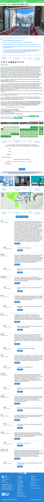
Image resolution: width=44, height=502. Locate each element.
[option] (22, 20)
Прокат (19, 488)
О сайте (3, 480)
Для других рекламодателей (8, 489)
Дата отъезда (22, 161)
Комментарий (8, 163)
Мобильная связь (34, 485)
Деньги (32, 484)
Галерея (19, 490)
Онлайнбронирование (37, 58)
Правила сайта (5, 481)
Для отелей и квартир (6, 488)
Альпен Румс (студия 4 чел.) (20, 4)
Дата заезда (8, 161)
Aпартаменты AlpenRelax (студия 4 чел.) (21, 102)
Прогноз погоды (21, 492)
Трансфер (20, 484)
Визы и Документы (35, 479)
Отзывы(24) (30, 58)
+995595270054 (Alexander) (7, 118)
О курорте (20, 478)
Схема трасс (20, 481)
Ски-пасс (19, 479)
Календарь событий (35, 488)
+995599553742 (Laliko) (22, 116)
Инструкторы (20, 486)
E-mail (9, 151)
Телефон (9, 154)
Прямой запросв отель (17, 58)
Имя (10, 148)
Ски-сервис (20, 489)
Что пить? (33, 481)
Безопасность (21, 485)
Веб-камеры (20, 493)
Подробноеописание (4, 58)
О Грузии (33, 478)
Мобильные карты (22, 496)
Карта (24, 57)
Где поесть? (33, 482)
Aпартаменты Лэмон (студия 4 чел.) (30, 104)
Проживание (3, 4)
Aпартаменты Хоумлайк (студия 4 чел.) (11, 104)
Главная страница (5, 479)
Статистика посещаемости (7, 486)
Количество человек (6, 157)
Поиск (9, 4)
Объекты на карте (21, 495)
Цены (10, 57)
